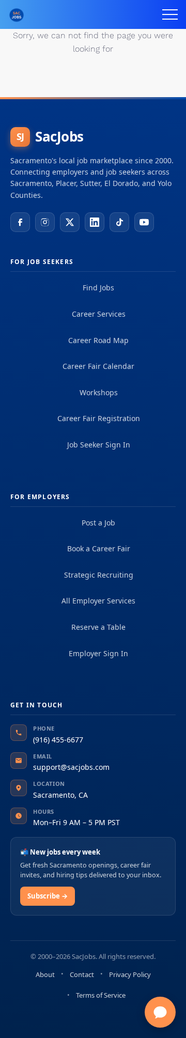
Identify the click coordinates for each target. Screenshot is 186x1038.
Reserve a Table (98, 627)
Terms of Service (101, 995)
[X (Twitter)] (70, 222)
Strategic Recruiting (98, 575)
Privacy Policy (130, 974)
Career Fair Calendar (98, 366)
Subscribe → (47, 896)
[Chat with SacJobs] (160, 1012)
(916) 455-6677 (58, 740)
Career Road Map (98, 340)
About (45, 974)
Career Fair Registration (98, 418)
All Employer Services (98, 601)
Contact (82, 974)
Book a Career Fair (98, 548)
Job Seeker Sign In (98, 445)
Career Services (99, 314)
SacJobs (50, 136)
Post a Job (98, 523)
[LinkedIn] (94, 222)
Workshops (99, 392)
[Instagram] (45, 222)
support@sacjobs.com (71, 767)
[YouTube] (144, 222)
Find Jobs (98, 287)
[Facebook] (20, 222)
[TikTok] (119, 222)
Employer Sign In (98, 653)
